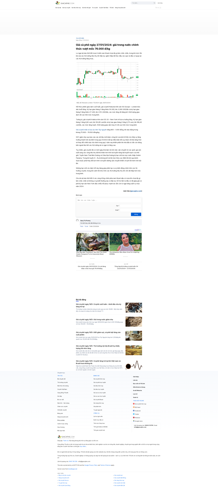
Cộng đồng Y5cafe (62, 392)
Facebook (138, 411)
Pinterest (137, 417)
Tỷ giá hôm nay (63, 483)
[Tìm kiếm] (153, 3)
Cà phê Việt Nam (103, 7)
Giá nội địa (58, 7)
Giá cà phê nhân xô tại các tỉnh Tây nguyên (91, 130)
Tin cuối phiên (80, 38)
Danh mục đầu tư (98, 420)
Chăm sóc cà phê (62, 406)
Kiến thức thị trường (63, 386)
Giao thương (60, 427)
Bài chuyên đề (61, 379)
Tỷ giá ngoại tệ (98, 410)
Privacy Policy (93, 465)
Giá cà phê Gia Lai (63, 480)
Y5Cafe (112, 7)
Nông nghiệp (61, 420)
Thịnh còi (65, 440)
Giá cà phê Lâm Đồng (64, 485)
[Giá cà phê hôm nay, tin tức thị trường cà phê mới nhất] (64, 3)
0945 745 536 (73, 461)
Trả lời (86, 226)
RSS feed (137, 407)
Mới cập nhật (61, 430)
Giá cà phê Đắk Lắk (119, 485)
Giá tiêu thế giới (86, 7)
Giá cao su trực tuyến (100, 392)
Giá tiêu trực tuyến (99, 389)
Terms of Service (105, 465)
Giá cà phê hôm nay (99, 379)
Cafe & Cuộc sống (62, 423)
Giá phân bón (97, 406)
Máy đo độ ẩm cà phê (65, 475)
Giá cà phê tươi (118, 475)
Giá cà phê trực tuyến (100, 382)
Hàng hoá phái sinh (120, 7)
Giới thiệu (160, 3)
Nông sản (60, 413)
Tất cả (157, 7)
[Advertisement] (109, 23)
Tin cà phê (95, 7)
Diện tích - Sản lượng (63, 403)
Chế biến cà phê (62, 410)
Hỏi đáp (59, 396)
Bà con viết (60, 399)
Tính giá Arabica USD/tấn (101, 426)
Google (86, 465)
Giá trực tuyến (66, 7)
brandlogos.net (72, 469)
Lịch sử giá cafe (98, 416)
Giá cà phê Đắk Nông (120, 478)
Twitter (137, 414)
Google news (139, 421)
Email (117, 210)
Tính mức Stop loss (99, 423)
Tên (117, 205)
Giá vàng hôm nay (99, 403)
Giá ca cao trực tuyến (100, 396)
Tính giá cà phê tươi (99, 430)
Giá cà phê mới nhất (119, 483)
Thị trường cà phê (62, 382)
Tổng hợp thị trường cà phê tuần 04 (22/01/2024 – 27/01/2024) (126, 267)
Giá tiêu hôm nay (76, 7)
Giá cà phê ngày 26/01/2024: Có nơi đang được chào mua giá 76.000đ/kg (92, 267)
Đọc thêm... (83, 446)
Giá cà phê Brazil (98, 399)
